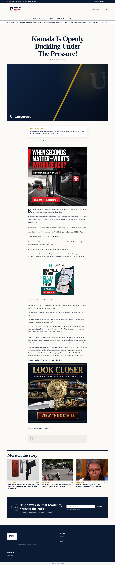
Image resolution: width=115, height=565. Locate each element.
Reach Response (60, 563)
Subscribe (99, 506)
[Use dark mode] (107, 1)
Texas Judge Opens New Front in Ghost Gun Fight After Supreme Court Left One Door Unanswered (23, 486)
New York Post (39, 360)
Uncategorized (57, 33)
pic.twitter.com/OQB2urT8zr (73, 232)
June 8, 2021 (55, 236)
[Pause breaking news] (106, 22)
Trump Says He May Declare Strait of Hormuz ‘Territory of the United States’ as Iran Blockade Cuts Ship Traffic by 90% (57, 22)
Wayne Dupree (49, 360)
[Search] (106, 9)
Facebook (36, 140)
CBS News (58, 360)
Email (40, 140)
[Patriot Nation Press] (15, 9)
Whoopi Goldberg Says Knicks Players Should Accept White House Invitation (89, 485)
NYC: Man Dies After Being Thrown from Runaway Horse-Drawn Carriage (56, 485)
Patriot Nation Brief (99, 1)
